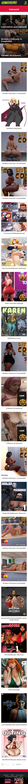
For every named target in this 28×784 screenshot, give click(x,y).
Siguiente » (18, 764)
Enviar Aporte (20, 775)
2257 (21, 776)
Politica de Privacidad (11, 776)
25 (13, 764)
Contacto (5, 775)
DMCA (12, 775)
